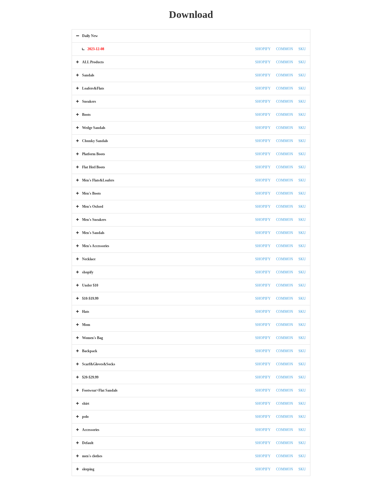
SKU (302, 49)
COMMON (284, 49)
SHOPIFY (263, 49)
